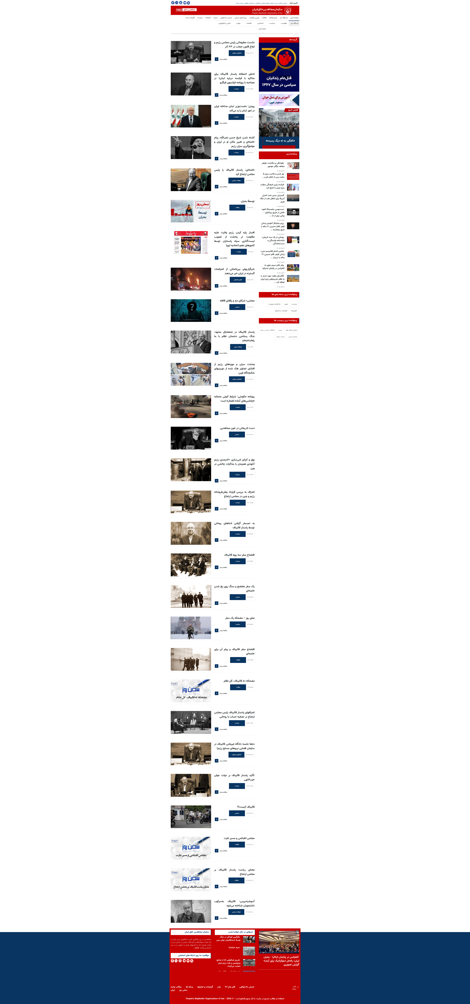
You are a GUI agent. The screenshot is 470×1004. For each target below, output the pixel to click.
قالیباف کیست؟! (246, 807)
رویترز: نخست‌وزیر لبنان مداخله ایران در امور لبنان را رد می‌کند (234, 108)
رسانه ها (189, 987)
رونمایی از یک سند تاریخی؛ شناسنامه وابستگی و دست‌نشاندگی (273, 240)
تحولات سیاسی (236, 180)
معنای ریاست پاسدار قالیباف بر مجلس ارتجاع (234, 872)
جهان (238, 23)
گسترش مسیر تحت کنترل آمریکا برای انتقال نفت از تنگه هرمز (272, 198)
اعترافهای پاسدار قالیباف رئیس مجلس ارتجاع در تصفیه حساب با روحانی (234, 714)
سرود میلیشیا (234, 937)
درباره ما (200, 18)
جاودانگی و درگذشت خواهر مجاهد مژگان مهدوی (273, 165)
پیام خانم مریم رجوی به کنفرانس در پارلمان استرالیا (274, 267)
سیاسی (237, 307)
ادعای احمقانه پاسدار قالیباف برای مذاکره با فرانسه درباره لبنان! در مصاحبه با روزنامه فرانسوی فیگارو (234, 78)
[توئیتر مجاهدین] (176, 2)
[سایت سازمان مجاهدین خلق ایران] (235, 10)
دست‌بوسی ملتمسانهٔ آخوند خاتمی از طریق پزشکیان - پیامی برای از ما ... (273, 212)
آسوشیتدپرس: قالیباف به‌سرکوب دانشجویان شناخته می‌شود (234, 903)
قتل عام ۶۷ (230, 987)
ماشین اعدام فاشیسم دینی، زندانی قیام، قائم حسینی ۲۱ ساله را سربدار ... (273, 254)
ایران (173, 990)
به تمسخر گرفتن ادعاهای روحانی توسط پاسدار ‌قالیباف (234, 525)
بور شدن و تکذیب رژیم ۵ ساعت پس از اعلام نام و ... (273, 175)
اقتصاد (248, 23)
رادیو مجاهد (273, 18)
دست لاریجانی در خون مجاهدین (237, 428)
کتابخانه (208, 18)
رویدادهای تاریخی (241, 18)
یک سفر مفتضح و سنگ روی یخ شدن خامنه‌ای (234, 588)
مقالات (264, 18)
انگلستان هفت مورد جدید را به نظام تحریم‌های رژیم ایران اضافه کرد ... (273, 279)
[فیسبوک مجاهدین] (173, 2)
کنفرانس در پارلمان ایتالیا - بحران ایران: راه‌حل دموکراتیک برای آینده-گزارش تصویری (281, 961)
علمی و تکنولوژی (224, 23)
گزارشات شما (190, 18)
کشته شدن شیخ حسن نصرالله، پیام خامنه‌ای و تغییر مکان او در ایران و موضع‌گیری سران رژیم (234, 142)
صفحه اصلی (294, 18)
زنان (219, 987)
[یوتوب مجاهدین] (180, 2)
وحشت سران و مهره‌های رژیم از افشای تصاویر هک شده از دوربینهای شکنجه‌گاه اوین (234, 368)
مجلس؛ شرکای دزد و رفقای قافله (237, 301)
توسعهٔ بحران (248, 201)
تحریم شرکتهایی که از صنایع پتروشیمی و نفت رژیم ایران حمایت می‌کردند (229, 952)
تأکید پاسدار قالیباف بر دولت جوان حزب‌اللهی (234, 777)
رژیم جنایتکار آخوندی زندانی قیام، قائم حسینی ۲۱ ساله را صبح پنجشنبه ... (273, 226)
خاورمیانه (294, 311)
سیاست (272, 23)
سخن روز (183, 990)
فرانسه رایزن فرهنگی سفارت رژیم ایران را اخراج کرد (272, 186)
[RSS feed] (188, 3)
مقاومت (284, 23)
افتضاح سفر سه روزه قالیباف (239, 555)
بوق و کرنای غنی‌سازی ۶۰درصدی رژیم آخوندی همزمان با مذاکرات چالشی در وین (234, 464)
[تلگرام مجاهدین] (184, 2)
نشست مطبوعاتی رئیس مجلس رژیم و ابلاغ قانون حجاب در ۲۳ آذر (234, 44)
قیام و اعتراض (238, 280)
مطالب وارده (176, 987)
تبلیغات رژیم (238, 347)
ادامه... (196, 948)
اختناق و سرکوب (236, 53)
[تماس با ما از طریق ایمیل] (188, 961)
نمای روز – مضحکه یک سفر (240, 618)
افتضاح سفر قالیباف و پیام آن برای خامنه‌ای (234, 651)
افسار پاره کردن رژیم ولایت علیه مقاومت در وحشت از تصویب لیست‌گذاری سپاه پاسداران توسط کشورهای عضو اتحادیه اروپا (234, 239)
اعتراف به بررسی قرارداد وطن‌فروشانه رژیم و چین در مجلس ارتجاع (234, 494)
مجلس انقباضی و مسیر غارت (239, 838)
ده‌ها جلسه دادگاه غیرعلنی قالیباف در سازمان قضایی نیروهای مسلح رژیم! (234, 746)
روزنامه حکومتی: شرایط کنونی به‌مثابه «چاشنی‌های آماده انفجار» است (234, 399)
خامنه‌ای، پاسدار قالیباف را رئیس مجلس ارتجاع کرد (234, 172)
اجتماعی (260, 23)
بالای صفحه (294, 987)
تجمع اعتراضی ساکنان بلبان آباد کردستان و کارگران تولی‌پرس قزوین (229, 964)
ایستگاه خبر (284, 18)
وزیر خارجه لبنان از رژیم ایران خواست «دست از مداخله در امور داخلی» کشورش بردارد (262, 3)
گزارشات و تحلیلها (281, 311)
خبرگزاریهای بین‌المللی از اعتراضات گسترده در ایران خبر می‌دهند (234, 271)
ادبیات (215, 18)
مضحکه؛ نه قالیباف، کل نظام (239, 681)
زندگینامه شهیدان (274, 304)
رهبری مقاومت (254, 18)
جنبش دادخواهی (226, 18)
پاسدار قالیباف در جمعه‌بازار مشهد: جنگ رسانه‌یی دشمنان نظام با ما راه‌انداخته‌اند (234, 336)
